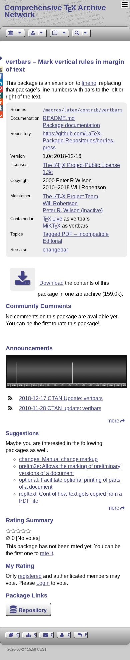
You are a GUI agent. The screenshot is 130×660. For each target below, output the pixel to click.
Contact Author (69, 634)
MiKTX (52, 226)
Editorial (52, 241)
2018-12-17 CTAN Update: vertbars (61, 398)
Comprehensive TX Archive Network (55, 11)
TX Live (52, 219)
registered (30, 576)
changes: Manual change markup (58, 459)
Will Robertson (60, 203)
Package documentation (71, 125)
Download (51, 283)
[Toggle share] (2, 58)
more (113, 420)
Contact (52, 634)
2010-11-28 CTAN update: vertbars (60, 408)
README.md (59, 118)
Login (43, 583)
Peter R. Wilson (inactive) (73, 210)
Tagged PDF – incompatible (76, 234)
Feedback (86, 634)
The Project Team (70, 196)
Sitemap (35, 634)
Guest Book (18, 634)
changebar (55, 249)
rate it (46, 553)
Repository (33, 610)
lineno (89, 83)
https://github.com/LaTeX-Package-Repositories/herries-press (79, 140)
